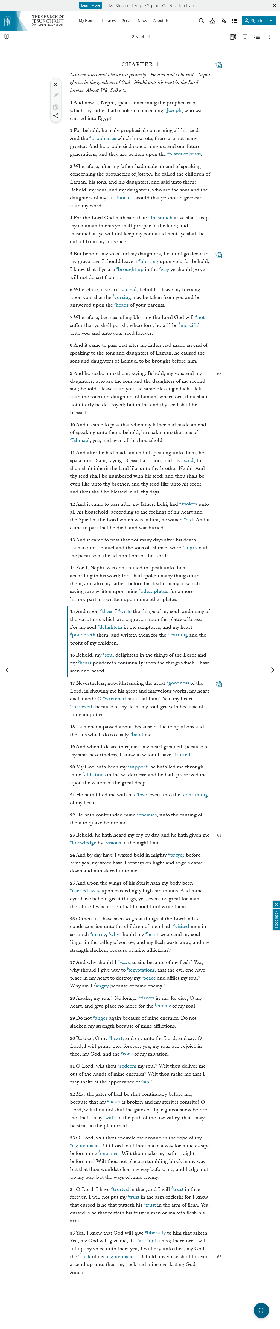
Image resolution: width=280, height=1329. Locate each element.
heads (122, 305)
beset (137, 734)
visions (113, 842)
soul (109, 655)
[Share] (55, 115)
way (165, 269)
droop (147, 998)
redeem (127, 1066)
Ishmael (81, 440)
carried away (86, 890)
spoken (189, 504)
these (107, 611)
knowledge (84, 842)
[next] (272, 669)
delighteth (110, 627)
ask (142, 1240)
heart (85, 663)
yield (125, 962)
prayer (177, 855)
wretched (115, 698)
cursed (129, 289)
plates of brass (185, 154)
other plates (154, 591)
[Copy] (55, 107)
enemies (148, 815)
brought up (131, 269)
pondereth (83, 635)
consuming (195, 794)
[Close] (55, 84)
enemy (163, 1006)
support (138, 767)
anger (101, 1018)
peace (149, 978)
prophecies (103, 138)
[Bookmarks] (245, 37)
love (142, 794)
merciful (190, 325)
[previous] (7, 669)
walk (110, 1117)
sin (146, 1082)
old (189, 519)
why (114, 934)
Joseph (174, 110)
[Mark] (55, 95)
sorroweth (82, 706)
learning (178, 635)
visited (182, 926)
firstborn (119, 197)
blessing (149, 261)
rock (128, 1054)
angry (190, 547)
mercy (99, 934)
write (126, 611)
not (201, 317)
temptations (142, 970)
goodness (178, 683)
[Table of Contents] (6, 36)
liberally (156, 1233)
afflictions (95, 774)
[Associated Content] (218, 65)
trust (178, 1189)
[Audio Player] (261, 1310)
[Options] (269, 37)
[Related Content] (257, 37)
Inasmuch (161, 217)
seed (189, 460)
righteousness (87, 1145)
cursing (122, 297)
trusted (182, 754)
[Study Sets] (233, 37)
